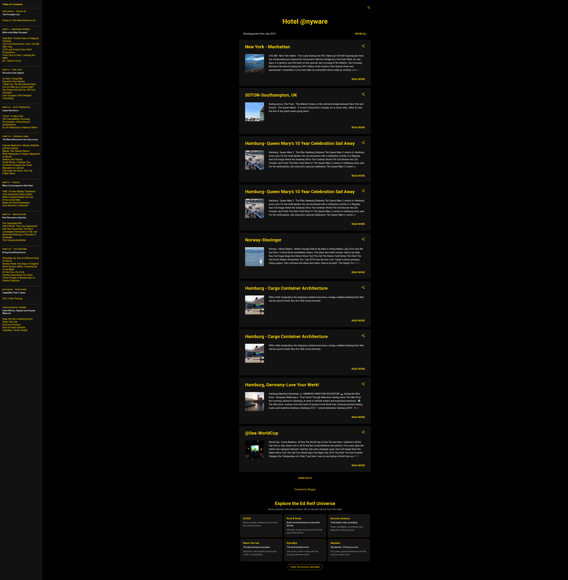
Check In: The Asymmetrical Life (19, 20)
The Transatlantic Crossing (16, 119)
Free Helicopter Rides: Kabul (17, 194)
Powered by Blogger (305, 489)
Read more (358, 79)
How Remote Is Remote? (15, 205)
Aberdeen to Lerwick (13, 167)
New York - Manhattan (267, 46)
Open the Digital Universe (305, 567)
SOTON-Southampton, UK (271, 95)
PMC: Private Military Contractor (19, 191)
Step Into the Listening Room (17, 319)
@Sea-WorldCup (261, 433)
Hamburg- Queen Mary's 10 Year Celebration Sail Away (300, 143)
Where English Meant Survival (17, 197)
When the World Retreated (15, 202)
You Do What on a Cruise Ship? (18, 87)
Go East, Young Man (12, 78)
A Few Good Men (11, 199)
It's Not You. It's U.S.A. (13, 272)
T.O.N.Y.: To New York (12, 116)
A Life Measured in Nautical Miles (19, 127)
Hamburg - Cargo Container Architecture (286, 288)
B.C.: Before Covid (11, 60)
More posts (305, 478)
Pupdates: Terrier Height (15, 330)
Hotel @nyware (305, 21)
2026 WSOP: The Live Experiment (19, 226)
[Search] (369, 8)
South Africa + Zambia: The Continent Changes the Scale (17, 163)
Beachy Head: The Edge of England (20, 263)
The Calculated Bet (12, 223)
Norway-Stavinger (263, 239)
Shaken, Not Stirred (12, 159)
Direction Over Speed (13, 81)
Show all (361, 33)
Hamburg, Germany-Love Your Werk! (282, 384)
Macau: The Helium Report (15, 151)
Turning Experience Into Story (17, 275)
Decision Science (11, 324)
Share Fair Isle (9, 321)
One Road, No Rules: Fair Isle (17, 170)
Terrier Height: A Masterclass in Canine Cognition (18, 279)
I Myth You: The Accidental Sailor (19, 84)
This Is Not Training (12, 298)
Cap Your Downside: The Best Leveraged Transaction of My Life (19, 230)
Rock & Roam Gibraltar (13, 327)
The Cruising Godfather (14, 240)
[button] (363, 46)
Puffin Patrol (8, 173)
